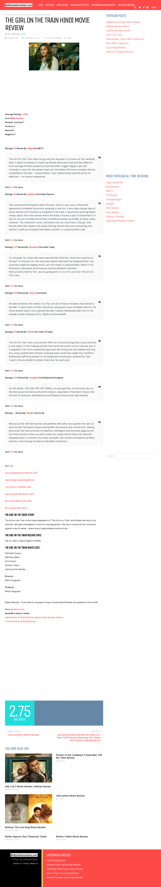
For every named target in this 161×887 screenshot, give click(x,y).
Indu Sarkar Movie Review (70, 795)
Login (154, 7)
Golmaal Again (114, 199)
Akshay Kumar (29, 621)
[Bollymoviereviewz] (18, 6)
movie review (15, 15)
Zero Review (112, 212)
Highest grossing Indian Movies (123, 21)
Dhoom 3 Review (115, 216)
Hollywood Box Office (117, 26)
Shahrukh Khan (27, 617)
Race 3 (109, 190)
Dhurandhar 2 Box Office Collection (125, 38)
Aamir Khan (41, 617)
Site (12, 187)
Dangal (110, 203)
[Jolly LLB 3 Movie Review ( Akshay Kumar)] (28, 768)
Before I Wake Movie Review (72, 836)
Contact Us (17, 863)
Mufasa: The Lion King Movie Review (25, 827)
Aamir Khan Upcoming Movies (63, 873)
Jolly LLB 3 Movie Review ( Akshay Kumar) (28, 786)
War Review (112, 207)
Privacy (26, 863)
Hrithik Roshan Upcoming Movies (65, 877)
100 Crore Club (114, 34)
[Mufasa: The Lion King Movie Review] (28, 808)
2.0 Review (111, 195)
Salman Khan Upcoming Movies (64, 864)
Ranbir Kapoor (56, 617)
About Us (34, 863)
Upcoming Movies (116, 47)
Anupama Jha (12, 38)
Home (41, 5)
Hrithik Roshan (13, 621)
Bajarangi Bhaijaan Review (120, 220)
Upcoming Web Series (118, 30)
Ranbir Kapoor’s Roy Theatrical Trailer (26, 836)
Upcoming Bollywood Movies (103, 5)
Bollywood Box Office (80, 5)
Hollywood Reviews (126, 5)
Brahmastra (112, 186)
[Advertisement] (54, 91)
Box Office (50, 5)
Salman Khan (11, 617)
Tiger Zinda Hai (114, 182)
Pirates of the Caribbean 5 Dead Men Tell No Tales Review (79, 756)
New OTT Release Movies (119, 51)
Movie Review (62, 5)
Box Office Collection (117, 43)
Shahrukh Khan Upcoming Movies (65, 868)
